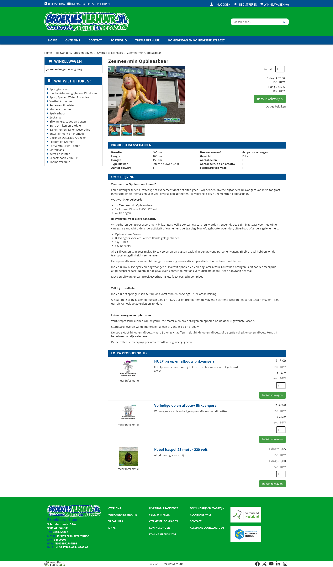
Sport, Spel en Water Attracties (69, 97)
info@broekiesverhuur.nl (73, 536)
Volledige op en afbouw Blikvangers (185, 405)
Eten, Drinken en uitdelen (66, 125)
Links (112, 527)
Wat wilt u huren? (72, 81)
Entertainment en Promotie (67, 133)
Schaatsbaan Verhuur (63, 158)
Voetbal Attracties (61, 101)
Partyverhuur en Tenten (65, 146)
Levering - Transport (163, 508)
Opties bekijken (276, 106)
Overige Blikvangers (110, 53)
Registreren (248, 4)
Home (52, 40)
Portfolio (118, 40)
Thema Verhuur (147, 40)
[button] (112, 104)
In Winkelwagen (270, 99)
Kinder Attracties (60, 109)
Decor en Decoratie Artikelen (68, 137)
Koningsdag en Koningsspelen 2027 (196, 40)
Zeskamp (55, 117)
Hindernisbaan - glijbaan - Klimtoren (73, 93)
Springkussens (59, 89)
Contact (95, 40)
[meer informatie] (128, 368)
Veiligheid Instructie (122, 514)
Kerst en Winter (60, 154)
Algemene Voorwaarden (207, 527)
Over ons (72, 40)
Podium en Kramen (62, 142)
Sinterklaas (57, 150)
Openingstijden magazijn (207, 508)
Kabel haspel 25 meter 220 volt (181, 449)
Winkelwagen (68, 61)
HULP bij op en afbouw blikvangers (184, 361)
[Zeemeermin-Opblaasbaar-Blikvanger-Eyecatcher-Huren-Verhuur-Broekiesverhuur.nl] (146, 95)
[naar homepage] (86, 21)
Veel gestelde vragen (163, 521)
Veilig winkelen (159, 514)
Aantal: (267, 69)
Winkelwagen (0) (276, 4)
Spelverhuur (58, 113)
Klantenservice (200, 514)
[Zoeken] (284, 21)
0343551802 (60, 532)
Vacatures (115, 521)
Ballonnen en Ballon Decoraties (70, 129)
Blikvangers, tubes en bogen (74, 53)
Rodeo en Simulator (62, 105)
